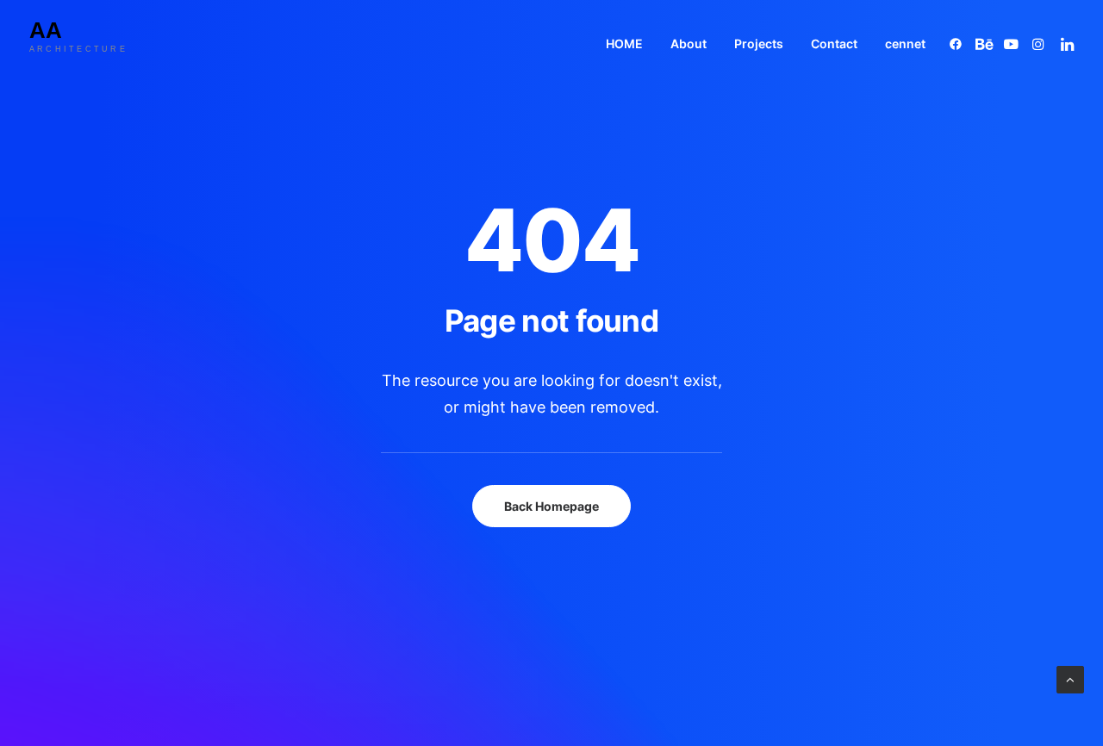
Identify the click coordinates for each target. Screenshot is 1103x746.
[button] (958, 43)
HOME (624, 43)
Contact (834, 43)
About (688, 43)
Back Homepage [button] (551, 506)
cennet (905, 43)
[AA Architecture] (92, 43)
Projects (758, 43)
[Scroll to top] (1070, 678)
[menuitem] (624, 43)
